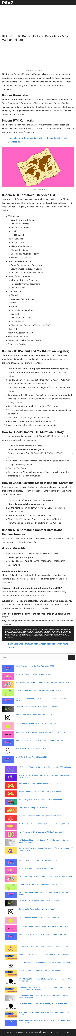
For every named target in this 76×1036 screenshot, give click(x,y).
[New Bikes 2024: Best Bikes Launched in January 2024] (11, 785)
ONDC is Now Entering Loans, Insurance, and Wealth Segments (44, 824)
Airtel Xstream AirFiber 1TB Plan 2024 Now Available (37, 707)
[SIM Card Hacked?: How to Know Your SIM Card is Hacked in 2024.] (8, 684)
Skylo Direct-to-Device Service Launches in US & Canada (38, 690)
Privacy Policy (34, 1032)
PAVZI (8, 2)
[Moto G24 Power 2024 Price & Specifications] (8, 676)
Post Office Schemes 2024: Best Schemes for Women (40, 816)
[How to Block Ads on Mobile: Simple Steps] (8, 751)
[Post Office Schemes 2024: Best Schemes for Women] (11, 818)
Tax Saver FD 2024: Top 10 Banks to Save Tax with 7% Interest (44, 946)
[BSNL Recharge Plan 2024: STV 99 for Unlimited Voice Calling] (8, 742)
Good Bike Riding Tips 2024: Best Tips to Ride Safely (40, 791)
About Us (54, 1032)
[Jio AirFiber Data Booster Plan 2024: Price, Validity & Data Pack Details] (8, 701)
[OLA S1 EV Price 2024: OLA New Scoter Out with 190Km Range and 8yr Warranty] (11, 777)
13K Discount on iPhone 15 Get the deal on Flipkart (36, 723)
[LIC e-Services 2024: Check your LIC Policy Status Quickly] (11, 834)
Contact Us (64, 1032)
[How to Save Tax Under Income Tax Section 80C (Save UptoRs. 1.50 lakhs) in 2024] (11, 850)
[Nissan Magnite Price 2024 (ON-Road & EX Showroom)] (11, 802)
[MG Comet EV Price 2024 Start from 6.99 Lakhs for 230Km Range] (11, 769)
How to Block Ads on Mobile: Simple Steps (32, 748)
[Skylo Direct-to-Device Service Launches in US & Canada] (8, 693)
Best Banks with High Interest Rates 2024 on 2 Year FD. (41, 971)
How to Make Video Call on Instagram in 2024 (34, 715)
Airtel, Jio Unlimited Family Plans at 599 (31, 757)
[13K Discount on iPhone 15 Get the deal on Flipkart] (8, 726)
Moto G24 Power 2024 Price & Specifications (33, 674)
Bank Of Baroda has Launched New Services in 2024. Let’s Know (44, 963)
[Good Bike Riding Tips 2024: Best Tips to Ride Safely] (11, 794)
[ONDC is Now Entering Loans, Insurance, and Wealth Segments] (11, 826)
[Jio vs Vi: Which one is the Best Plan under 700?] (8, 668)
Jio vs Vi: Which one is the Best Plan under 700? (35, 666)
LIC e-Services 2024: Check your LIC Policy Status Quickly (42, 832)
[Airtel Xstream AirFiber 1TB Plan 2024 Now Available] (8, 709)
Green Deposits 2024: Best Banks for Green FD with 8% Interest (44, 955)
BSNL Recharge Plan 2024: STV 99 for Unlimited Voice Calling (40, 740)
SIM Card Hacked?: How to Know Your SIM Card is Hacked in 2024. (42, 682)
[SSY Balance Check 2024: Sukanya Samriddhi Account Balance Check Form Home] (11, 842)
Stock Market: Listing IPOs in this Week (34, 808)
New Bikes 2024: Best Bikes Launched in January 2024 (41, 783)
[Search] (71, 657)
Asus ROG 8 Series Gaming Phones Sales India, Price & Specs (40, 732)
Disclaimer (45, 1032)
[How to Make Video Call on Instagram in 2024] (8, 718)
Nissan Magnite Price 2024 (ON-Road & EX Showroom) (40, 800)
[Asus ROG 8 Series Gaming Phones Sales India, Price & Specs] (8, 734)
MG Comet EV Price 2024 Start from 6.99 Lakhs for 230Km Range (45, 767)
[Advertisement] (38, 19)
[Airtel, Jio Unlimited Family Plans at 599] (8, 759)
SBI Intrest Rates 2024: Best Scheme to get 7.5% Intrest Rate (43, 1004)
